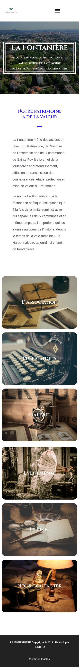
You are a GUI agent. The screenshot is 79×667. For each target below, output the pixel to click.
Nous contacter (39, 586)
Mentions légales (39, 659)
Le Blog (39, 529)
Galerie (39, 415)
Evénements (39, 473)
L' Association (39, 302)
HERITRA (39, 647)
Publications (39, 358)
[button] (57, 10)
